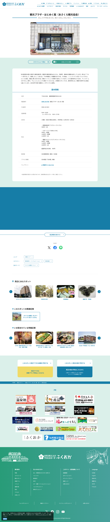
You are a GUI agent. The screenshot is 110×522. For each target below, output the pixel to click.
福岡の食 (17, 486)
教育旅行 (35, 478)
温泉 (87, 6)
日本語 (93, 473)
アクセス (17, 492)
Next (99, 291)
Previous (10, 291)
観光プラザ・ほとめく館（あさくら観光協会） (36, 382)
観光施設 (47, 261)
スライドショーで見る (39, 62)
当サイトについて (67, 475)
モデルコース (18, 475)
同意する (5, 518)
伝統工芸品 (58, 6)
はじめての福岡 (40, 6)
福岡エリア (28, 257)
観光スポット (20, 382)
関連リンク (65, 481)
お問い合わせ (66, 484)
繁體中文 (94, 481)
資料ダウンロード (37, 489)
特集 (16, 473)
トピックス (35, 475)
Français (94, 486)
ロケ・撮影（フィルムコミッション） (42, 484)
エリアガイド (50, 6)
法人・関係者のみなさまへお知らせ (41, 473)
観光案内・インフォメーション (32, 261)
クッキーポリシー (43, 514)
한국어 (93, 484)
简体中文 (94, 478)
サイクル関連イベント (30, 265)
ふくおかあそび (80, 6)
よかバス (93, 6)
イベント (17, 484)
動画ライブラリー (44, 503)
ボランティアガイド (67, 478)
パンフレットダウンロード (65, 503)
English (94, 475)
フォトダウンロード (38, 486)
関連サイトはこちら (48, 165)
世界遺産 (72, 6)
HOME (13, 382)
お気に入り (17, 495)
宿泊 (16, 489)
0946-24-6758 (45, 101)
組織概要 (65, 473)
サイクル (65, 6)
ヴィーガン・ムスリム (102, 6)
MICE (34, 481)
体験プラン (17, 481)
